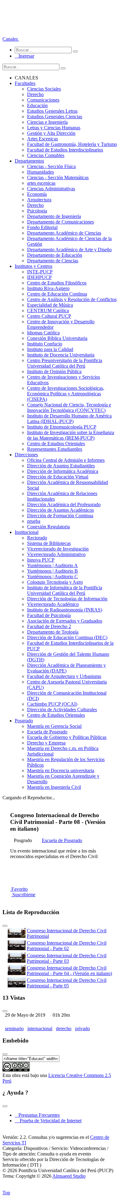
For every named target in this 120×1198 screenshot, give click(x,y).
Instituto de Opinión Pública (54, 371)
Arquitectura (39, 199)
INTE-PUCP (40, 271)
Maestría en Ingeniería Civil (54, 787)
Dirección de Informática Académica (62, 471)
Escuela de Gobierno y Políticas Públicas (66, 737)
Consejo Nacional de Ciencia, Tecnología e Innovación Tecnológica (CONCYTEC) (69, 407)
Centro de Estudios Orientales (56, 443)
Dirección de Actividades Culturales (62, 709)
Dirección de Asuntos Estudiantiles (61, 465)
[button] (10, 39)
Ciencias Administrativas (51, 188)
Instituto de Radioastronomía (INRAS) (64, 609)
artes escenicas (41, 183)
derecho (63, 1028)
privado (82, 1028)
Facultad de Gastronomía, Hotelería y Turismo (72, 144)
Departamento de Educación (54, 255)
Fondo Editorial (42, 227)
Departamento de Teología (52, 632)
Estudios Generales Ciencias (54, 116)
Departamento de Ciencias (52, 260)
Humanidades (40, 172)
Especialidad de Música (50, 305)
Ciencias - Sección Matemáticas (58, 177)
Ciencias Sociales (44, 88)
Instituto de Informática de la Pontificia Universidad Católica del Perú (64, 590)
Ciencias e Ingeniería (47, 122)
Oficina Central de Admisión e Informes (66, 460)
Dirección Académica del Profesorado (64, 504)
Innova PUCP (40, 560)
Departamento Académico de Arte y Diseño (69, 249)
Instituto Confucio (44, 343)
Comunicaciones (43, 100)
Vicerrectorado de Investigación (58, 548)
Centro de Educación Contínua (57, 293)
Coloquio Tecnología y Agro (55, 582)
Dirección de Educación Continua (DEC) (67, 637)
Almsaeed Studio (69, 1176)
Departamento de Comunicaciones (60, 221)
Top (6, 1192)
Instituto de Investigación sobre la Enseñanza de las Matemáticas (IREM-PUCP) (70, 435)
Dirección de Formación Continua (60, 515)
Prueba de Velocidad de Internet (49, 1120)
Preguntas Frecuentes (37, 1115)
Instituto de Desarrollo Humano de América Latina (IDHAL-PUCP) (69, 418)
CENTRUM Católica (48, 310)
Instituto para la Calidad (50, 349)
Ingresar (24, 55)
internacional (39, 1028)
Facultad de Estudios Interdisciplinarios (65, 149)
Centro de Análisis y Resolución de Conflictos (72, 299)
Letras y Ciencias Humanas (53, 127)
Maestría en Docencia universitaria (60, 770)
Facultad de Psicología (49, 615)
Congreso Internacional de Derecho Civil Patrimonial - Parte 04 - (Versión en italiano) (69, 970)
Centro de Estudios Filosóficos (56, 282)
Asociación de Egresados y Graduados (64, 620)
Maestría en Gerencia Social (54, 726)
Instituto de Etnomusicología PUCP (61, 427)
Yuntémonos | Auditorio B (52, 571)
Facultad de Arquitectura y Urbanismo (64, 676)
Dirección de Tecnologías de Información (67, 598)
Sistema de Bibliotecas (49, 543)
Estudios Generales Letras (52, 111)
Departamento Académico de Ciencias (64, 233)
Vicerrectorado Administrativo (56, 554)
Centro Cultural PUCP (49, 316)
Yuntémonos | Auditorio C (52, 576)
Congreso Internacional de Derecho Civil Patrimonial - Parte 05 (66, 983)
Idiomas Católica (43, 332)
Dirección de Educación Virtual (57, 476)
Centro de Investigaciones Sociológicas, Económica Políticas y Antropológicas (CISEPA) (65, 393)
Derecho (35, 94)
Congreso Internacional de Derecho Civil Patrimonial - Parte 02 (66, 945)
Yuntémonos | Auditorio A (52, 565)
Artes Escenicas (42, 138)
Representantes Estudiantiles (54, 449)
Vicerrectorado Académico (53, 604)
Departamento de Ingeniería (54, 216)
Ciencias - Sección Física (51, 166)
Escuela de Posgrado (47, 731)
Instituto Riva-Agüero (48, 288)
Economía (37, 194)
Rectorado (37, 537)
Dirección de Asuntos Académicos (60, 510)
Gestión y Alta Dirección (51, 133)
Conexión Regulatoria (48, 526)
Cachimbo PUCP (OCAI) (52, 704)
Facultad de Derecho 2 (49, 626)
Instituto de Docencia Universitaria (60, 354)
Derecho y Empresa (46, 742)
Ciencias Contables (45, 155)
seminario (14, 1028)
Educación (37, 105)
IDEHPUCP (39, 277)
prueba (33, 521)
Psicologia (37, 210)
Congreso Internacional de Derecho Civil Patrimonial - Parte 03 (66, 958)
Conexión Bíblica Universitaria (57, 338)
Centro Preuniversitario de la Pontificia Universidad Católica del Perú (64, 363)
